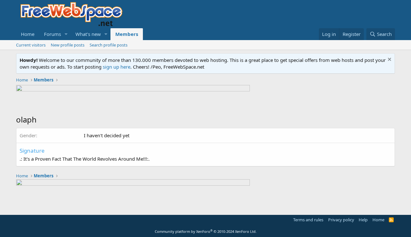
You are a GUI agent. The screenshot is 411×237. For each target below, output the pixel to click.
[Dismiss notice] (388, 60)
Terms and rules (308, 220)
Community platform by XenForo (206, 231)
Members (126, 34)
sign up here (116, 66)
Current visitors (31, 45)
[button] (66, 34)
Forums (52, 34)
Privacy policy (341, 220)
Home (27, 34)
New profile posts (67, 45)
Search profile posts (108, 45)
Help (363, 220)
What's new (88, 34)
